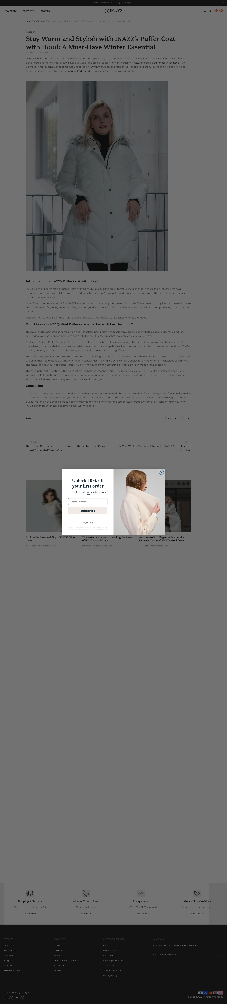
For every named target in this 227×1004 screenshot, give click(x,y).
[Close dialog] (161, 472)
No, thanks (88, 522)
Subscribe (88, 510)
